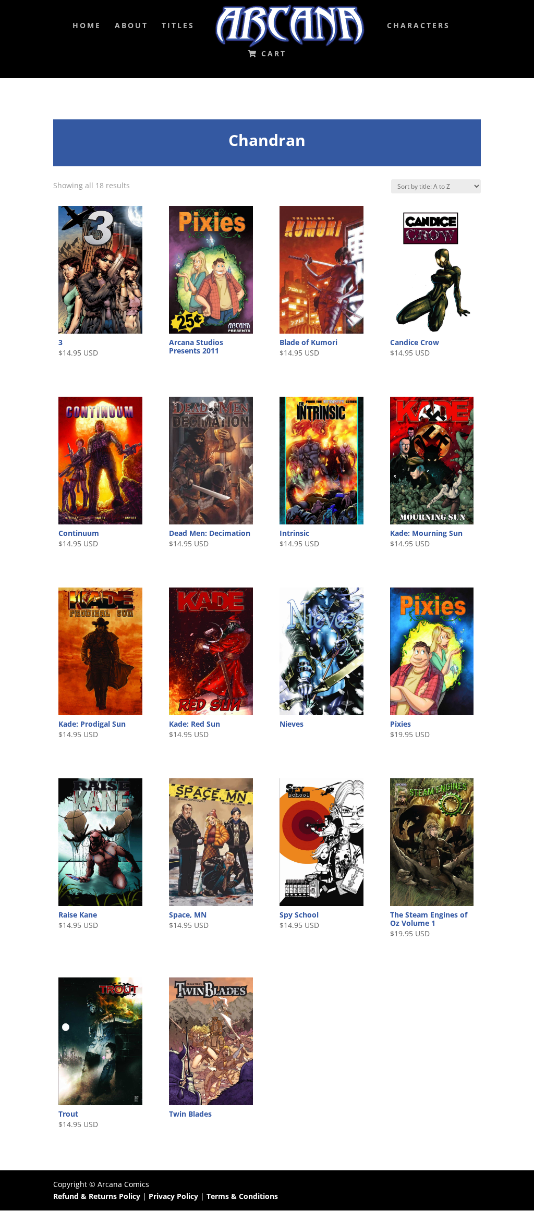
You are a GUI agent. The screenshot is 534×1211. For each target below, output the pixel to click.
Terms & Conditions (242, 1196)
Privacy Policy (174, 1196)
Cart (272, 54)
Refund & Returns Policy (96, 1196)
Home (86, 26)
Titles (178, 26)
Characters (418, 26)
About (131, 26)
